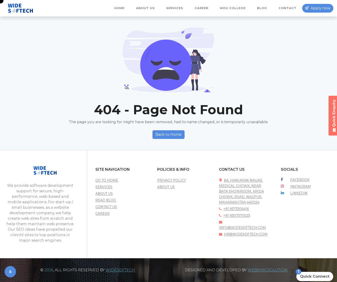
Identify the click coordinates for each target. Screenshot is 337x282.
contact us (106, 207)
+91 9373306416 (236, 209)
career (102, 213)
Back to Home (168, 134)
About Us (166, 187)
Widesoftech (120, 270)
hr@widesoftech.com (246, 234)
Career (201, 8)
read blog (105, 200)
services (103, 187)
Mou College (233, 8)
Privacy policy (171, 180)
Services (174, 8)
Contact (287, 8)
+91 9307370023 (236, 215)
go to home (106, 180)
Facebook (299, 180)
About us (145, 8)
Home (119, 8)
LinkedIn (298, 193)
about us (104, 194)
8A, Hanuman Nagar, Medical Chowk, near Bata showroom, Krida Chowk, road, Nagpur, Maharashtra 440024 (241, 191)
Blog (262, 8)
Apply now (320, 8)
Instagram (300, 186)
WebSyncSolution (267, 270)
